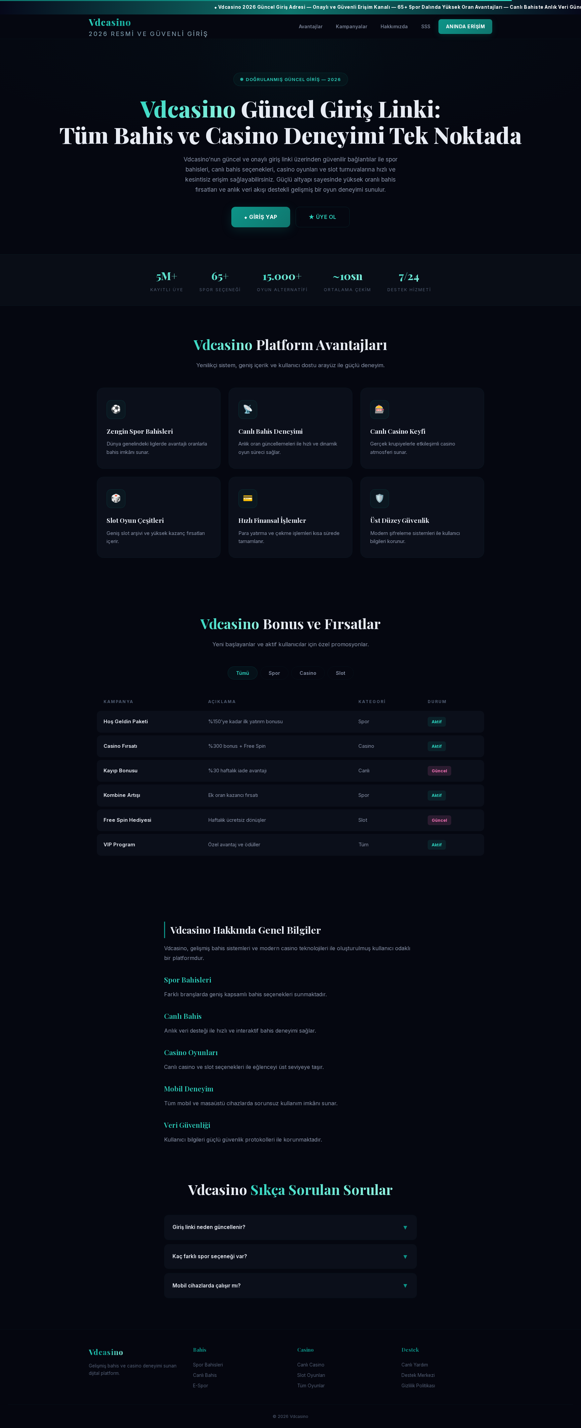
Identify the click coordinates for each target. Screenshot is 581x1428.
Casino (308, 673)
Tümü (242, 673)
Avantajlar (310, 26)
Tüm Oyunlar (311, 1385)
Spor (274, 673)
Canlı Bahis (205, 1375)
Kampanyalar (351, 26)
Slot (340, 673)
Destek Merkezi (418, 1375)
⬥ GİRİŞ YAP (260, 217)
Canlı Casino (310, 1364)
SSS (425, 26)
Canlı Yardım (414, 1364)
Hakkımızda (394, 26)
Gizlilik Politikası (418, 1385)
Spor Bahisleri (208, 1364)
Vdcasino (148, 27)
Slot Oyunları (311, 1375)
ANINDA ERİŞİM (465, 26)
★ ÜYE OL (323, 217)
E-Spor (200, 1385)
